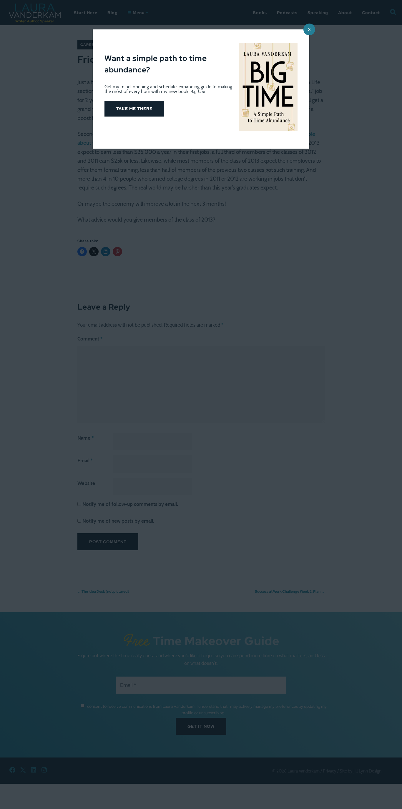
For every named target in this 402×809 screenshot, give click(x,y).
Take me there (134, 108)
